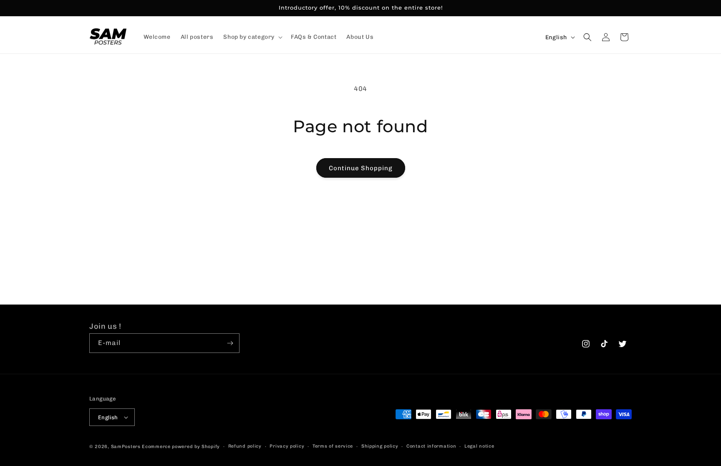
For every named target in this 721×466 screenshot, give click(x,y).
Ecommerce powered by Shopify (181, 446)
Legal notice (479, 446)
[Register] (230, 343)
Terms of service (333, 446)
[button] (252, 37)
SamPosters (126, 446)
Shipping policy (379, 446)
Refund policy (245, 446)
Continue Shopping (361, 168)
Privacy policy (287, 446)
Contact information (431, 446)
